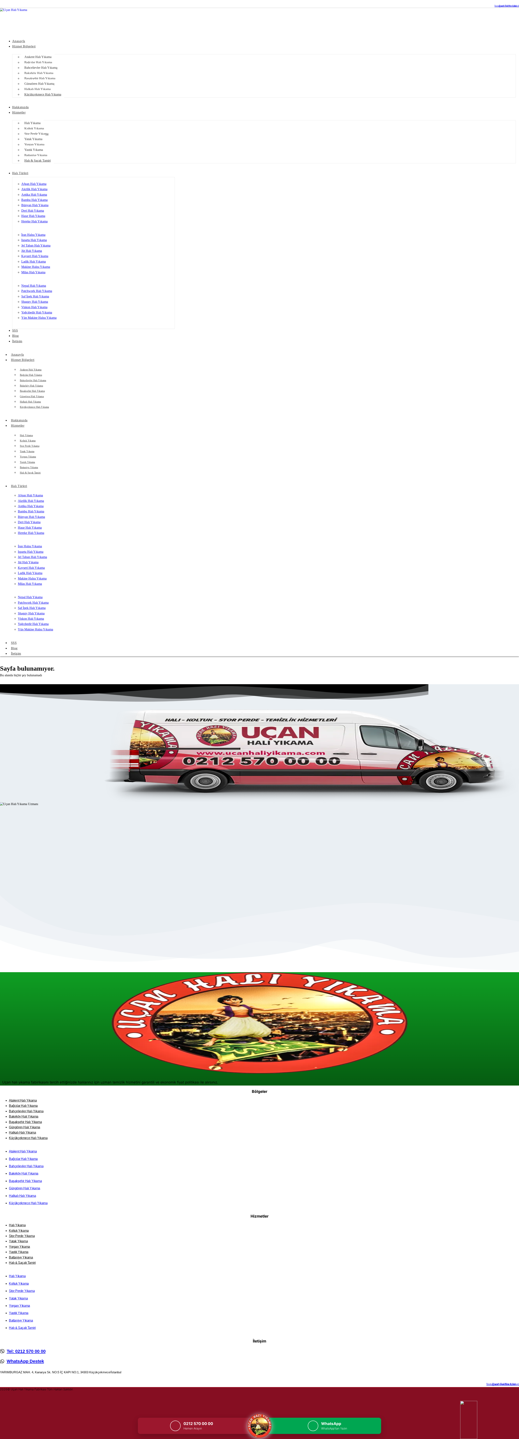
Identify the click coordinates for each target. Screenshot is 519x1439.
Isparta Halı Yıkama (34, 240)
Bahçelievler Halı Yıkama (33, 380)
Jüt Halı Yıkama (31, 250)
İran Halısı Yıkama (33, 234)
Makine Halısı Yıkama (35, 266)
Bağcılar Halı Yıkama (31, 375)
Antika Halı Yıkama (34, 194)
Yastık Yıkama (27, 462)
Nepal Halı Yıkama (33, 285)
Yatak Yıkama (27, 451)
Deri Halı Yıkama (32, 210)
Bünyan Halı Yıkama (34, 205)
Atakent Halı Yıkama (31, 369)
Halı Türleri (19, 486)
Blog (14, 648)
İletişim (16, 653)
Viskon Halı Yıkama (34, 307)
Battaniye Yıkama (29, 467)
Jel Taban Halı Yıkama (35, 245)
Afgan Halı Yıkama (33, 184)
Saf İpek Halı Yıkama (35, 296)
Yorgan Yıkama (28, 456)
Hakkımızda (19, 420)
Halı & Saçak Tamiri (30, 472)
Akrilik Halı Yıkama (34, 189)
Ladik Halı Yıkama (33, 261)
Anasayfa (17, 354)
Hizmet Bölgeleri (22, 360)
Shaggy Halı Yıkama (34, 301)
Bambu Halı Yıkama (34, 200)
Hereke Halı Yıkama (34, 221)
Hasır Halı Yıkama (33, 216)
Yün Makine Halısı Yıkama (39, 317)
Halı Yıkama (26, 435)
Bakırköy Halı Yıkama (31, 385)
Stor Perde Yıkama (29, 446)
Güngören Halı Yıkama (32, 396)
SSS (14, 642)
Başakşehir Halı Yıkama (32, 391)
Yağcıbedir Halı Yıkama (36, 312)
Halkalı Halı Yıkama (30, 401)
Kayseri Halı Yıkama (34, 256)
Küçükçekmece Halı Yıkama (34, 407)
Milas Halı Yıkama (33, 272)
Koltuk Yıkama (28, 440)
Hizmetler (17, 425)
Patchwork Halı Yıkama (36, 291)
